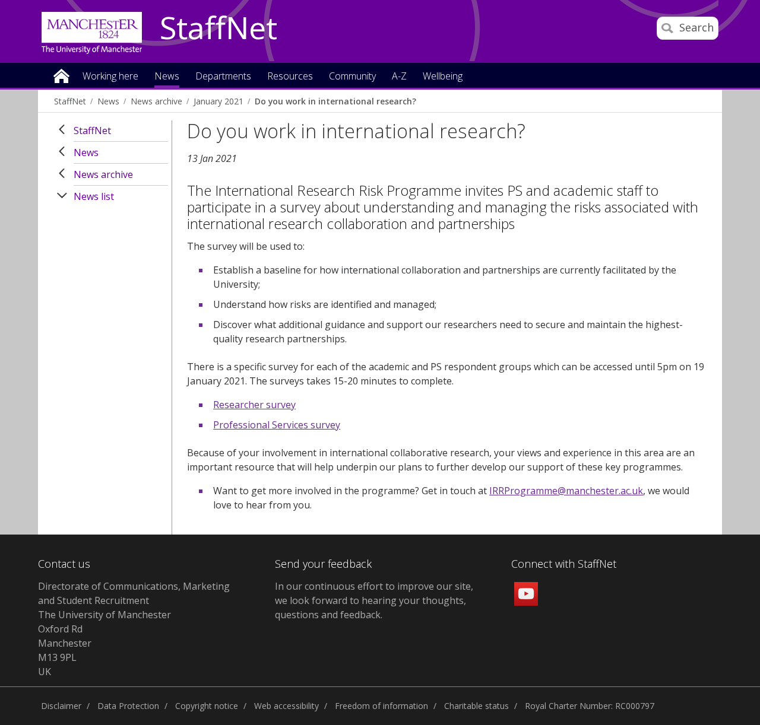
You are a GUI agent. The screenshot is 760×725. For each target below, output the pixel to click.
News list (94, 196)
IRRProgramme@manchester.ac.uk (566, 490)
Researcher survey (254, 404)
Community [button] (352, 76)
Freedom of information (381, 705)
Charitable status (476, 705)
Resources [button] (290, 76)
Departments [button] (223, 76)
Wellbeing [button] (443, 76)
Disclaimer (61, 705)
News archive (156, 101)
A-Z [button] (399, 76)
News (108, 101)
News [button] (166, 76)
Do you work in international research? (335, 101)
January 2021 (218, 101)
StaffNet (218, 28)
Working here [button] (110, 76)
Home (61, 75)
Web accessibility (286, 705)
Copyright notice (206, 705)
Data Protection (128, 705)
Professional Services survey (276, 424)
